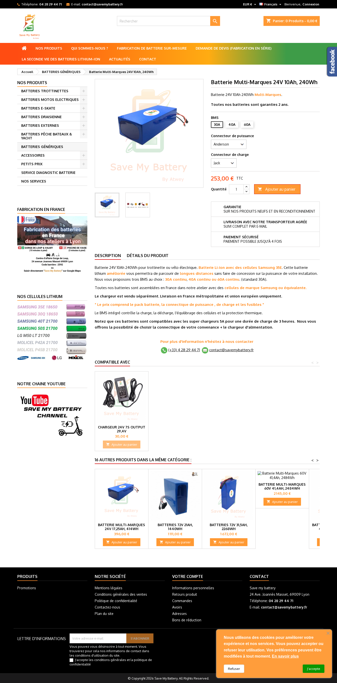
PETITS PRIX (31, 164)
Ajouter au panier (276, 189)
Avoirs (177, 607)
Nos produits (49, 48)
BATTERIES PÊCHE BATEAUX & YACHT (46, 136)
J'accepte (313, 669)
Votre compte (187, 576)
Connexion (310, 4)
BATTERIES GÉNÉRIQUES (42, 147)
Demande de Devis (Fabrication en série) (233, 48)
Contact (147, 59)
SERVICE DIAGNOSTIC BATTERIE (48, 172)
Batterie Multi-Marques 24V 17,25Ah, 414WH (121, 527)
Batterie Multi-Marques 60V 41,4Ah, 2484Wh (282, 486)
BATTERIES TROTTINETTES (44, 91)
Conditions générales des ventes (121, 594)
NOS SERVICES (33, 181)
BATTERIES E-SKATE (38, 108)
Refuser (234, 669)
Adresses (179, 613)
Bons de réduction (186, 620)
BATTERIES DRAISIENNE (41, 117)
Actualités (119, 59)
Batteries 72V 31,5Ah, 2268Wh (228, 527)
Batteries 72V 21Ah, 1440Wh (175, 527)
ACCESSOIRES (33, 155)
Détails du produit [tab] (147, 255)
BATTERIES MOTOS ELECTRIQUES (50, 99)
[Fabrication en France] (52, 244)
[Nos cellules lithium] (52, 331)
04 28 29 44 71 (50, 4)
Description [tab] (108, 255)
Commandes (182, 601)
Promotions (26, 588)
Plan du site (104, 613)
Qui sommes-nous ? (89, 48)
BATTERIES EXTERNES (40, 125)
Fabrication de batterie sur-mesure (152, 48)
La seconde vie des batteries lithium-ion (61, 59)
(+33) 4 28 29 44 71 (184, 350)
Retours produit (184, 594)
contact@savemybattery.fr (102, 4)
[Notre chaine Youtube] (52, 414)
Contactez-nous (107, 607)
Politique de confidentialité (116, 601)
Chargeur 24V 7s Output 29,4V (121, 429)
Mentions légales (108, 588)
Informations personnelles (193, 588)
